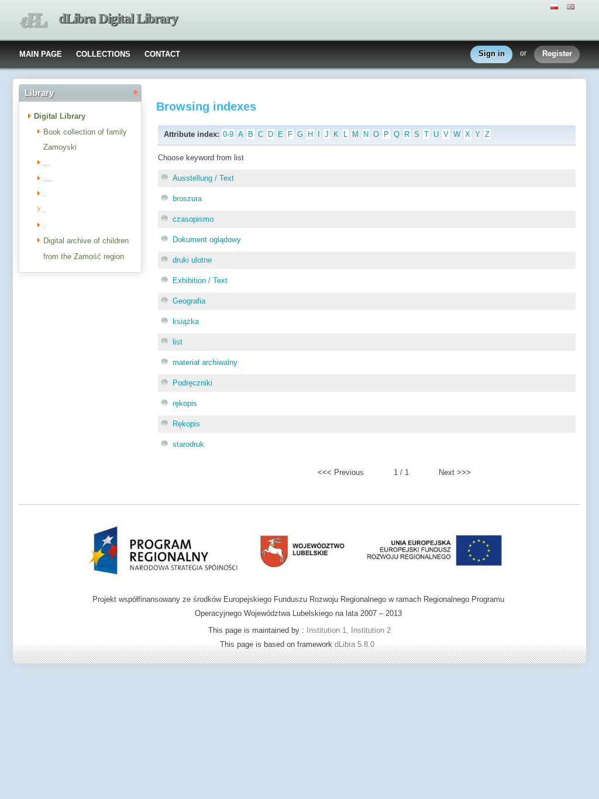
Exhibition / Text (200, 280)
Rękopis (186, 423)
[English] (572, 6)
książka (186, 321)
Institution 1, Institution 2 (349, 630)
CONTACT (162, 54)
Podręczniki (192, 382)
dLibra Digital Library (118, 18)
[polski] (555, 6)
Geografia (189, 301)
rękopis (185, 403)
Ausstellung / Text (203, 178)
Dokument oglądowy (207, 239)
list (178, 341)
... (46, 163)
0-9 (228, 134)
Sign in (491, 53)
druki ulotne (192, 260)
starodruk (188, 444)
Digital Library (59, 116)
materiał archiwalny (205, 362)
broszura (187, 198)
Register (557, 53)
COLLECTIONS (103, 54)
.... (48, 178)
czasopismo (193, 219)
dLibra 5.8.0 (356, 644)
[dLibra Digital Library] (33, 21)
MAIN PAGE (40, 54)
